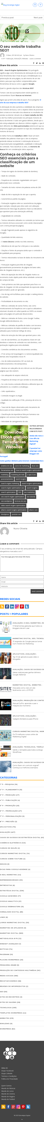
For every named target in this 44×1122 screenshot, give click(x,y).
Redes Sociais (6, 976)
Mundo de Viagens (8, 1096)
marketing (4, 475)
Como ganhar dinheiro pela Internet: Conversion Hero (21, 461)
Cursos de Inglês (8, 848)
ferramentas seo (7, 470)
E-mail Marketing (32, 623)
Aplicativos (18, 654)
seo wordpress (6, 501)
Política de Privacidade (9, 1079)
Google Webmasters (10, 906)
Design (3, 864)
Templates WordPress (11, 1013)
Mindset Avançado (9, 944)
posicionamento (7, 479)
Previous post (7, 18)
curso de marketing (22, 466)
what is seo (33, 510)
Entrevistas (6, 885)
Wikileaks (5, 1023)
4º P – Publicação (8, 800)
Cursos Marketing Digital (26, 731)
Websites (36, 685)
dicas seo (35, 466)
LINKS (2, 917)
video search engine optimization (13, 505)
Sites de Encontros (10, 997)
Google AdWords (8, 896)
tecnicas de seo (20, 501)
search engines (32, 488)
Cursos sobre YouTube (11, 859)
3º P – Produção (7, 795)
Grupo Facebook (7, 1071)
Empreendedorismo (9, 880)
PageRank (4, 954)
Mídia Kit (4, 1068)
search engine (21, 479)
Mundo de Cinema (8, 1094)
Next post (38, 18)
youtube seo (16, 514)
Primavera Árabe (8, 965)
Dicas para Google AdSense (13, 869)
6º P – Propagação (9, 811)
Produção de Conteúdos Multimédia (18, 970)
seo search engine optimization (12, 497)
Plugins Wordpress (9, 960)
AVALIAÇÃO (18, 623)
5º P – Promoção (8, 805)
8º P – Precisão (7, 821)
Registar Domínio (8, 981)
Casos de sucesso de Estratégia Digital (20, 837)
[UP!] (22, 1119)
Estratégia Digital (9, 891)
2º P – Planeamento (9, 790)
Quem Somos (6, 1086)
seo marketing (29, 492)
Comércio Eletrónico (10, 843)
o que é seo (31, 475)
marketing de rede (17, 475)
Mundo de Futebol (8, 1099)
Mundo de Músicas (8, 1088)
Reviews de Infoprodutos (12, 986)
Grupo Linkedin (6, 1073)
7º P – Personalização (11, 816)
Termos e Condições (9, 1076)
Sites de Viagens (8, 1002)
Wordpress (5, 514)
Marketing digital (22, 638)
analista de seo (6, 466)
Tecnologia (29, 747)
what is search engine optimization (14, 510)
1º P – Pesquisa (7, 784)
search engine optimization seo (12, 488)
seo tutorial (31, 497)
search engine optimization (32, 483)
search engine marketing (10, 483)
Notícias (4, 949)
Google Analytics (9, 901)
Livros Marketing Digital (12, 922)
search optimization (8, 492)
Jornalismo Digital (9, 912)
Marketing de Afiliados (11, 928)
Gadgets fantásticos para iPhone (25, 719)
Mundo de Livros (7, 1091)
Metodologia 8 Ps (9, 938)
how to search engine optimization (28, 470)
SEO (19, 492)
